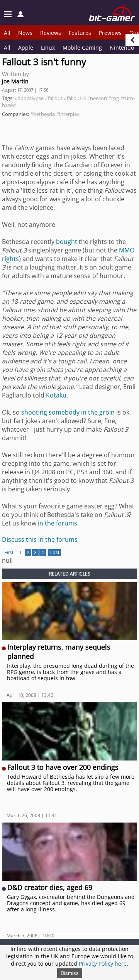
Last (54, 552)
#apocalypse (29, 98)
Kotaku (56, 395)
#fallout (54, 98)
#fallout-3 (75, 98)
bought (66, 241)
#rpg (113, 98)
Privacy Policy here (103, 963)
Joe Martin (15, 81)
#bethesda (42, 114)
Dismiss (70, 973)
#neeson (97, 98)
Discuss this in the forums (40, 539)
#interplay (68, 114)
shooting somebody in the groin (68, 412)
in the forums (57, 523)
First (8, 552)
